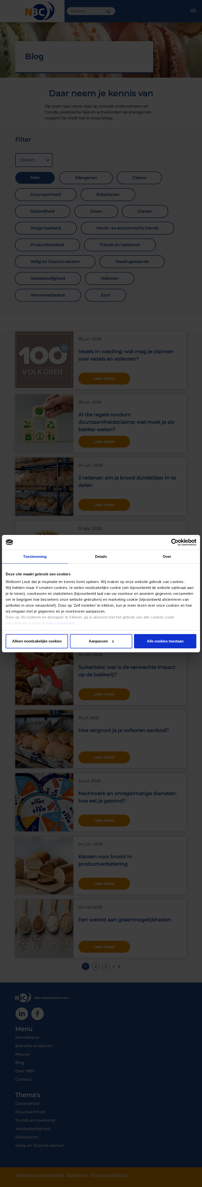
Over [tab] (167, 556)
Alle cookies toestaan (165, 641)
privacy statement (58, 623)
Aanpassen (98, 641)
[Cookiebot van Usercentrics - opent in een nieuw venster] (174, 542)
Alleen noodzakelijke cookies (37, 641)
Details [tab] (101, 556)
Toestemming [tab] (35, 556)
